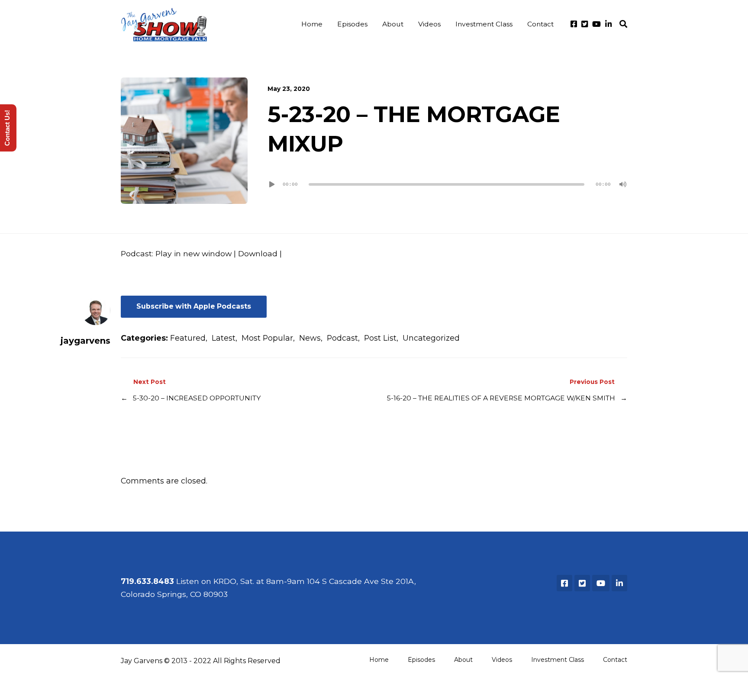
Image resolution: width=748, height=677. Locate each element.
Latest (223, 337)
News (310, 337)
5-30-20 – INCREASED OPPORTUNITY (197, 398)
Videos (429, 24)
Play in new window (193, 253)
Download (257, 253)
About (392, 24)
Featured (188, 337)
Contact (540, 24)
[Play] (272, 184)
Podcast (342, 337)
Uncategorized (431, 337)
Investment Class (484, 24)
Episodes (352, 24)
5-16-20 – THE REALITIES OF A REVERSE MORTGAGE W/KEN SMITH (501, 398)
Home (311, 24)
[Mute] (623, 184)
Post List (380, 337)
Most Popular (267, 337)
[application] (447, 184)
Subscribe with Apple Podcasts (193, 306)
